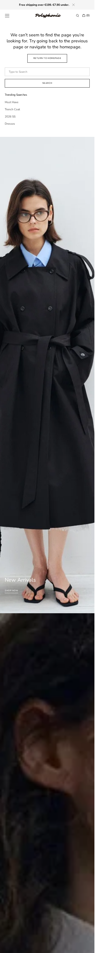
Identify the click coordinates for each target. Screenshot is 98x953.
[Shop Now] (47, 375)
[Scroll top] (87, 946)
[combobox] (47, 71)
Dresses (10, 124)
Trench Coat (12, 109)
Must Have (11, 102)
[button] (7, 15)
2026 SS (10, 116)
